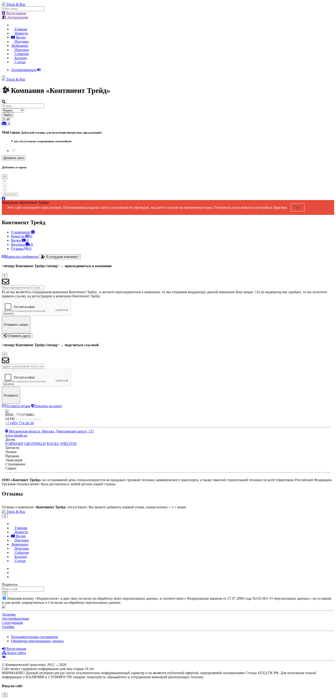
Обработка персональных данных (37, 641)
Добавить (10, 194)
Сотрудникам (12, 623)
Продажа (21, 41)
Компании (19, 45)
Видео (20, 37)
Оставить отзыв (17, 406)
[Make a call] (12, 577)
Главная (20, 29)
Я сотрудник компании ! (62, 256)
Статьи (20, 62)
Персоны (21, 50)
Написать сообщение (21, 256)
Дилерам (9, 614)
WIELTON (68, 444)
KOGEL (53, 444)
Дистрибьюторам (15, 618)
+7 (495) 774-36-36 (19, 423)
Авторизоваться (24, 70)
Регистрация (15, 13)
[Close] (5, 516)
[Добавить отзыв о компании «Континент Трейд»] (3, 503)
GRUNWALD (35, 444)
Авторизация (17, 17)
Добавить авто (14, 158)
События (21, 54)
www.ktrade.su (16, 435)
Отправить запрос (16, 324)
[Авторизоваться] (3, 199)
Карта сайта (16, 653)
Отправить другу (18, 336)
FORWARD (14, 444)
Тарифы (8, 627)
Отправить (11, 395)
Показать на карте (48, 406)
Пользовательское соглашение (34, 637)
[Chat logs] (12, 568)
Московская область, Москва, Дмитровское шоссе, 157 (51, 431)
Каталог (20, 58)
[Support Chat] (12, 573)
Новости (21, 33)
